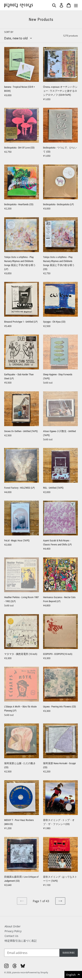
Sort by (8, 32)
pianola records (20, 972)
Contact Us (11, 936)
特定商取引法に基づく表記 (21, 940)
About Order (13, 926)
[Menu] (76, 5)
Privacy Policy (13, 931)
